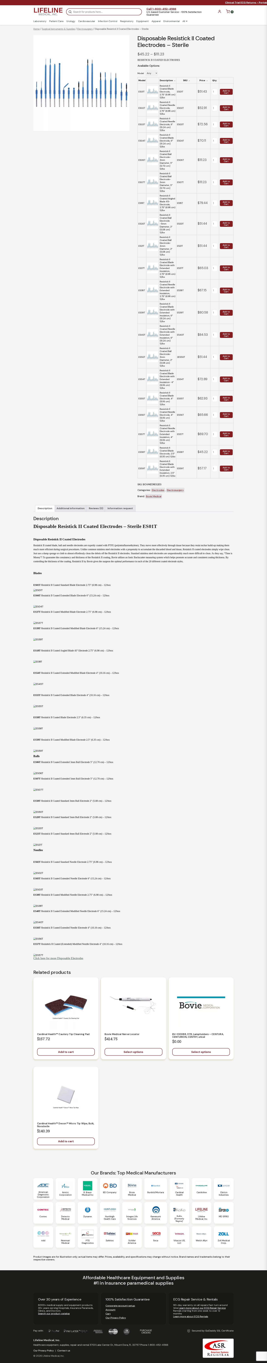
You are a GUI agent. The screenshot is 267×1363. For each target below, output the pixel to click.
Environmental (171, 21)
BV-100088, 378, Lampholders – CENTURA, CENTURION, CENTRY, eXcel (198, 1036)
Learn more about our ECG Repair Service (202, 1308)
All (183, 21)
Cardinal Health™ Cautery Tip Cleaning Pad (63, 1034)
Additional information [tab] (71, 508)
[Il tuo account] (219, 12)
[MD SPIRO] (224, 1213)
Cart (108, 1313)
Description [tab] (45, 508)
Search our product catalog (54, 1313)
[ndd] (43, 1237)
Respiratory (127, 21)
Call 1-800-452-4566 (161, 9)
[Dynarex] (87, 1213)
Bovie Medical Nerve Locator (122, 1034)
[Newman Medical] (65, 1237)
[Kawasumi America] (155, 1213)
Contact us (63, 1350)
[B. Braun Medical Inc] (87, 1189)
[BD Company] (110, 1189)
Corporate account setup (120, 1305)
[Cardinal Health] (179, 1189)
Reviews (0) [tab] (96, 508)
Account (110, 1309)
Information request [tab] (120, 508)
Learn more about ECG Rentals (190, 1316)
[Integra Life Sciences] (132, 1213)
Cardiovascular (86, 21)
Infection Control (107, 21)
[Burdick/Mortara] (155, 1189)
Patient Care (56, 21)
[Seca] (155, 1237)
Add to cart (66, 1052)
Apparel (156, 21)
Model (141, 73)
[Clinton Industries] (224, 1189)
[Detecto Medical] (65, 1213)
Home (36, 29)
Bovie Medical (153, 496)
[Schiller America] (132, 1237)
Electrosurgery (85, 29)
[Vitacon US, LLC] (179, 1237)
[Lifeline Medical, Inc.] (202, 1213)
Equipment (142, 21)
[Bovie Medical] (132, 1189)
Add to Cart (226, 91)
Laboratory (39, 21)
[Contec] (43, 1213)
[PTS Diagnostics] (87, 1237)
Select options (133, 1052)
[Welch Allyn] (202, 1237)
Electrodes (158, 490)
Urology (70, 21)
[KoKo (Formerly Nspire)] (179, 1213)
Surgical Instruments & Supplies (58, 29)
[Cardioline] (202, 1189)
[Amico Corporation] (65, 1189)
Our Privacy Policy (116, 1317)
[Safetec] (110, 1237)
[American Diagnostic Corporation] (43, 1189)
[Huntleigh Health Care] (110, 1213)
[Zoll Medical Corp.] (224, 1237)
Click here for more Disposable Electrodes (58, 958)
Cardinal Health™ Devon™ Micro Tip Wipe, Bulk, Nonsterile (65, 1125)
